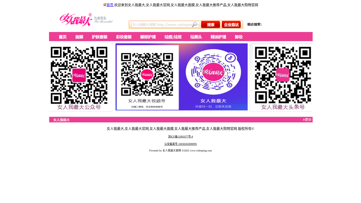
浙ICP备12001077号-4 (180, 136)
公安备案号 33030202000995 (180, 143)
